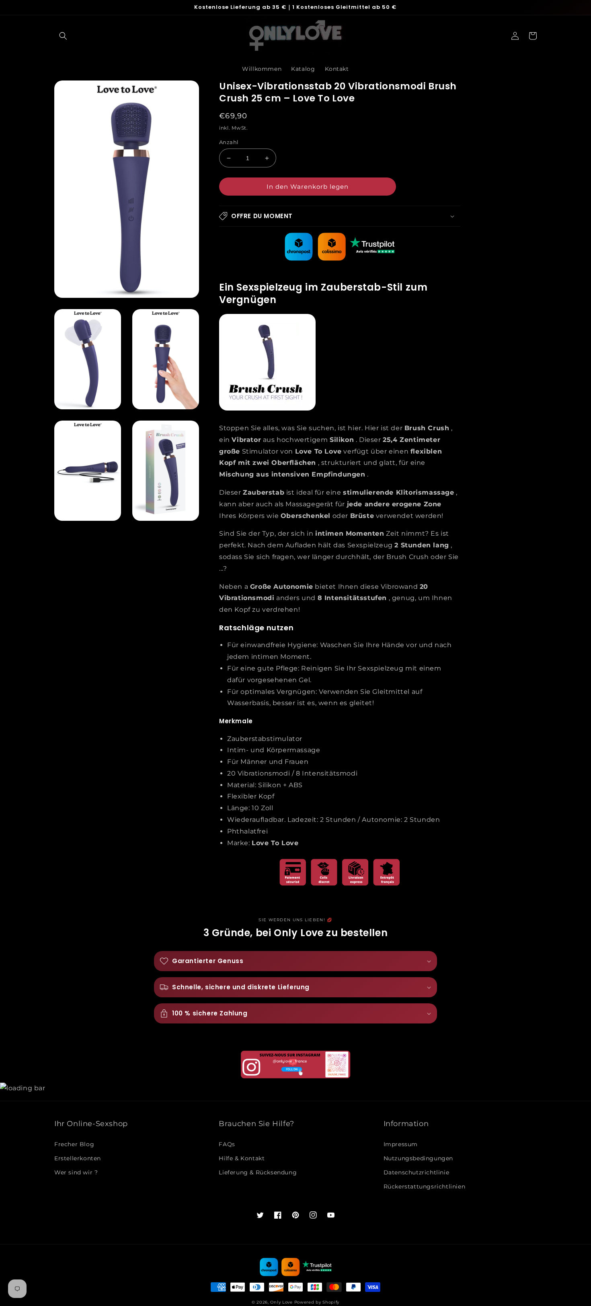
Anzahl (228, 142)
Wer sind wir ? (76, 1172)
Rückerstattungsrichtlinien (425, 1186)
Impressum (401, 1144)
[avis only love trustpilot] (340, 258)
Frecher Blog (74, 1144)
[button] (63, 36)
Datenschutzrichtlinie (416, 1172)
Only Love (281, 1302)
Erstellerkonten (77, 1158)
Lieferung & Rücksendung (258, 1172)
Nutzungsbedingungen (418, 1158)
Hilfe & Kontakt (242, 1158)
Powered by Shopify (317, 1302)
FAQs (227, 1144)
